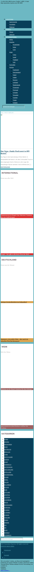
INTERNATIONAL (11, 37)
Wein (5, 530)
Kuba (14, 47)
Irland (14, 75)
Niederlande (16, 85)
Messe (11, 32)
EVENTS (8, 29)
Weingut (11, 27)
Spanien (15, 97)
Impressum (7, 550)
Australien (12, 64)
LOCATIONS (9, 19)
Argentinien (16, 44)
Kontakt (6, 555)
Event (6, 462)
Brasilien (7, 452)
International (8, 475)
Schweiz (15, 92)
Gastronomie (13, 22)
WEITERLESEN (5, 167)
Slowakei (15, 95)
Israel (14, 57)
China (14, 54)
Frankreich (16, 70)
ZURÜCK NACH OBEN (7, 546)
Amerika (11, 42)
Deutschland (8, 457)
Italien (15, 77)
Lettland (15, 82)
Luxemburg (7, 500)
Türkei (14, 100)
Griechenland (16, 72)
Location (7, 497)
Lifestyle (11, 34)
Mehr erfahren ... (5, 570)
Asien (11, 52)
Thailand (15, 59)
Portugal (15, 90)
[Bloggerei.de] (4, 542)
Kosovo (15, 80)
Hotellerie (12, 24)
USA (14, 49)
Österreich (16, 87)
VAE (14, 62)
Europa (11, 67)
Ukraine (15, 102)
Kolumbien (7, 485)
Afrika (11, 39)
